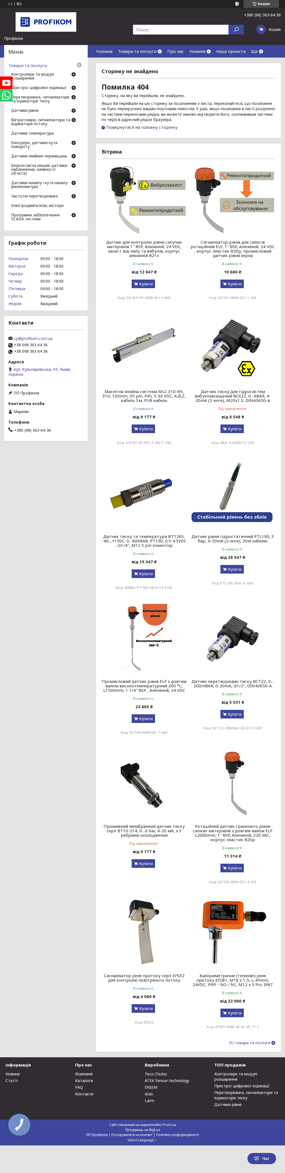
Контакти (84, 1094)
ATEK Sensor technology (167, 1080)
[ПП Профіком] (46, 21)
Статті (12, 1080)
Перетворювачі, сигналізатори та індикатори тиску (40, 99)
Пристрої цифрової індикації (39, 88)
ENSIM (151, 1087)
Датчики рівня (24, 110)
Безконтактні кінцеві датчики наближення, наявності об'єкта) (39, 170)
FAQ (79, 1087)
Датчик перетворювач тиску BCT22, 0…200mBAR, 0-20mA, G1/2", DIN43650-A (232, 683)
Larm (149, 1100)
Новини (197, 51)
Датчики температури (32, 133)
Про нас (175, 51)
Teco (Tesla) (156, 1073)
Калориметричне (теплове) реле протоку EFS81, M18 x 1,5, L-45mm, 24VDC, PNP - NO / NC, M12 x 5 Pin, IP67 (233, 980)
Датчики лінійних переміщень (39, 156)
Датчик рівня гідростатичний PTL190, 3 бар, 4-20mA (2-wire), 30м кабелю (232, 538)
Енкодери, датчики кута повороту (34, 145)
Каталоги (84, 1080)
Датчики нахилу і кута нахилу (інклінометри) (39, 185)
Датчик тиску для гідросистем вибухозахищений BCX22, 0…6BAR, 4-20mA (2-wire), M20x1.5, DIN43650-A (233, 395)
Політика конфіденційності (177, 1134)
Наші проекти (230, 51)
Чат (265, 1158)
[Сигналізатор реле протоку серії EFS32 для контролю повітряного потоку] (144, 933)
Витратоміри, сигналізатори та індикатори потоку (40, 122)
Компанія (84, 1073)
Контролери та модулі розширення (32, 76)
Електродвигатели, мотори (37, 206)
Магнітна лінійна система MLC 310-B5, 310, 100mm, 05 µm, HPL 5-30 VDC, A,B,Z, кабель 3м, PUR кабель (144, 395)
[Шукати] (236, 29)
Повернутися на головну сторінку (142, 127)
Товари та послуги (137, 51)
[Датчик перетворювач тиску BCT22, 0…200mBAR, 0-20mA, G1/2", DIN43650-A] (232, 638)
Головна (104, 51)
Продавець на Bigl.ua (142, 1129)
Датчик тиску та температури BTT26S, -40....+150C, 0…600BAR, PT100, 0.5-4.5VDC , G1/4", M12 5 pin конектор (144, 540)
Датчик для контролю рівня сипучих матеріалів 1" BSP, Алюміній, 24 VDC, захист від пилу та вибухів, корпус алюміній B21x (144, 249)
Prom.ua (169, 1124)
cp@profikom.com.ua (33, 338)
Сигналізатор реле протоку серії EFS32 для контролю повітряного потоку (144, 977)
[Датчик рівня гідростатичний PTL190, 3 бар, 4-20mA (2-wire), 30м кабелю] (232, 494)
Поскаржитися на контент (132, 1134)
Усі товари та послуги (249, 1042)
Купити (146, 284)
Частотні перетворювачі (34, 196)
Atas (149, 1094)
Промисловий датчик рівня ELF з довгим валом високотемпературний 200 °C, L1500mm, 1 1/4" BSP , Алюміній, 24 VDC (144, 685)
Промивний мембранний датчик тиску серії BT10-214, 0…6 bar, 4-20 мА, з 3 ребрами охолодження (144, 830)
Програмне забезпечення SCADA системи (35, 217)
